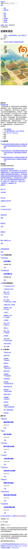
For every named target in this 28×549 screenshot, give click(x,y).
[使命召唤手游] (5, 491)
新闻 (5, 13)
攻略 (5, 15)
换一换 (2, 349)
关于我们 (3, 516)
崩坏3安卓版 (7, 434)
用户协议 (18, 516)
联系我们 (8, 516)
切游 (2, 5)
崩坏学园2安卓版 (9, 446)
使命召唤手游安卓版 (10, 495)
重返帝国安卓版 (9, 422)
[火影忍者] (4, 455)
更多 (2, 141)
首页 (5, 8)
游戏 (6, 25)
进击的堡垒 (7, 261)
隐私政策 (23, 516)
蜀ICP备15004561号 (19, 544)
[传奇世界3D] (4, 467)
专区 (5, 267)
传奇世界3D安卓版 (9, 471)
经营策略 (3, 104)
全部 (2, 255)
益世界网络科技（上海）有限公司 (17, 35)
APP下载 (3, 544)
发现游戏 (6, 10)
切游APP (3, 1)
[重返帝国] (4, 418)
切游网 (2, 25)
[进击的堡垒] (4, 258)
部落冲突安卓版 (9, 483)
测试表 (5, 20)
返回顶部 (11, 544)
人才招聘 (13, 516)
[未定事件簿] (4, 503)
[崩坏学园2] (4, 443)
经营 (7, 104)
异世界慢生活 (8, 274)
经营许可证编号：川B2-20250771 (10, 547)
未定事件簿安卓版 (9, 507)
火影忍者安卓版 (9, 458)
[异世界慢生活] (5, 270)
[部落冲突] (4, 479)
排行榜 (5, 22)
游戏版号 (6, 18)
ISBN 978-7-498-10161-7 (12, 132)
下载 (5, 428)
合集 (5, 16)
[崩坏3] (3, 431)
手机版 (7, 544)
